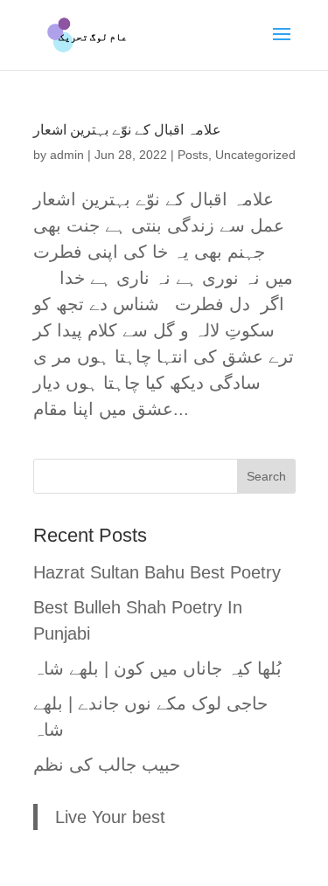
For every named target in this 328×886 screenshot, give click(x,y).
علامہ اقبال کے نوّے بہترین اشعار (127, 129)
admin (67, 155)
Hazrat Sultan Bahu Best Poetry (157, 572)
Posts (193, 155)
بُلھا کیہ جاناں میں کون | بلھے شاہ (157, 668)
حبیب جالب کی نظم (106, 764)
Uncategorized (255, 155)
